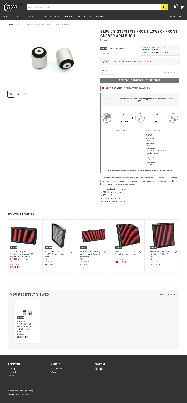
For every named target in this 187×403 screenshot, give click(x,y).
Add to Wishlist (171, 72)
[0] (175, 7)
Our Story (68, 17)
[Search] (164, 7)
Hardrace (107, 40)
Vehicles (18, 17)
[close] (18, 303)
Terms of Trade (84, 17)
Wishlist (54, 372)
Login (172, 17)
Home (10, 25)
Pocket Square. (24, 394)
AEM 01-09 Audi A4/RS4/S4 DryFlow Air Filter (55, 254)
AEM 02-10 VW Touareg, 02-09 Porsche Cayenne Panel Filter (90, 254)
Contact (11, 375)
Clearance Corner (50, 17)
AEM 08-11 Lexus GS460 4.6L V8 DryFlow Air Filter (125, 252)
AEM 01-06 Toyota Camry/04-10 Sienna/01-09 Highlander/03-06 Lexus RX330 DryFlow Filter (21, 255)
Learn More (146, 61)
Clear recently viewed (168, 294)
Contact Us (101, 17)
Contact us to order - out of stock (140, 80)
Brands (31, 17)
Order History (56, 368)
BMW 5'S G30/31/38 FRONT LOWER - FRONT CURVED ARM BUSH (25, 326)
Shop (5, 17)
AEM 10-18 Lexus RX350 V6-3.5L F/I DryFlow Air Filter (160, 254)
